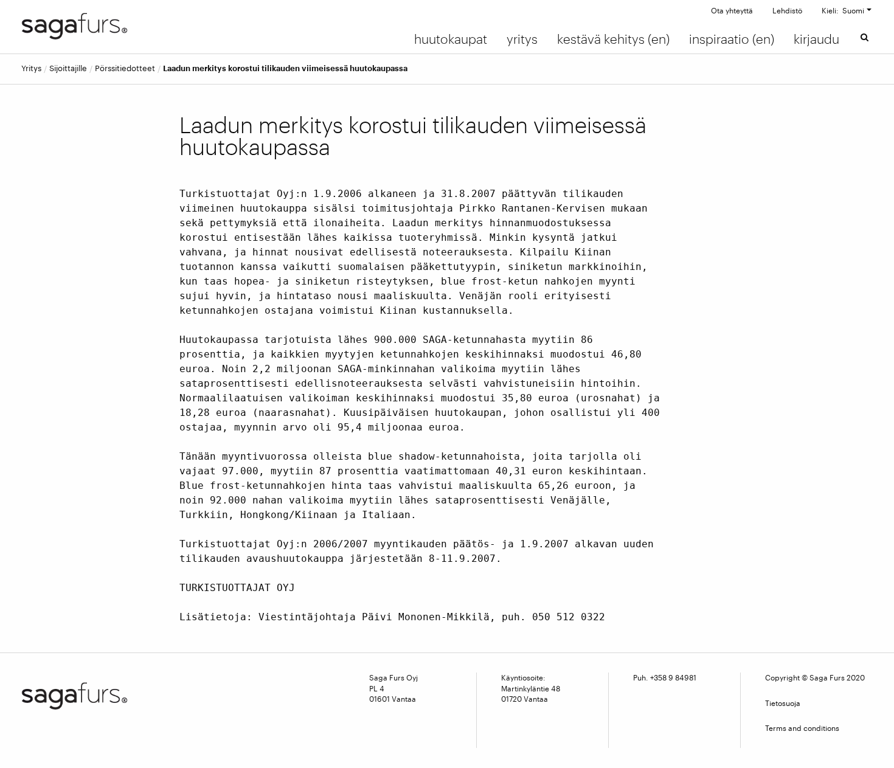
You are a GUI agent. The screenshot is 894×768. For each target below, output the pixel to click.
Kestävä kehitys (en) (613, 39)
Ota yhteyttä (732, 10)
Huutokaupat (450, 39)
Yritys (522, 39)
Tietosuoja (782, 703)
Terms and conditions (802, 728)
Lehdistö (787, 10)
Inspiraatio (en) (731, 39)
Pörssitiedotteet (125, 68)
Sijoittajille (68, 68)
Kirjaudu (816, 39)
